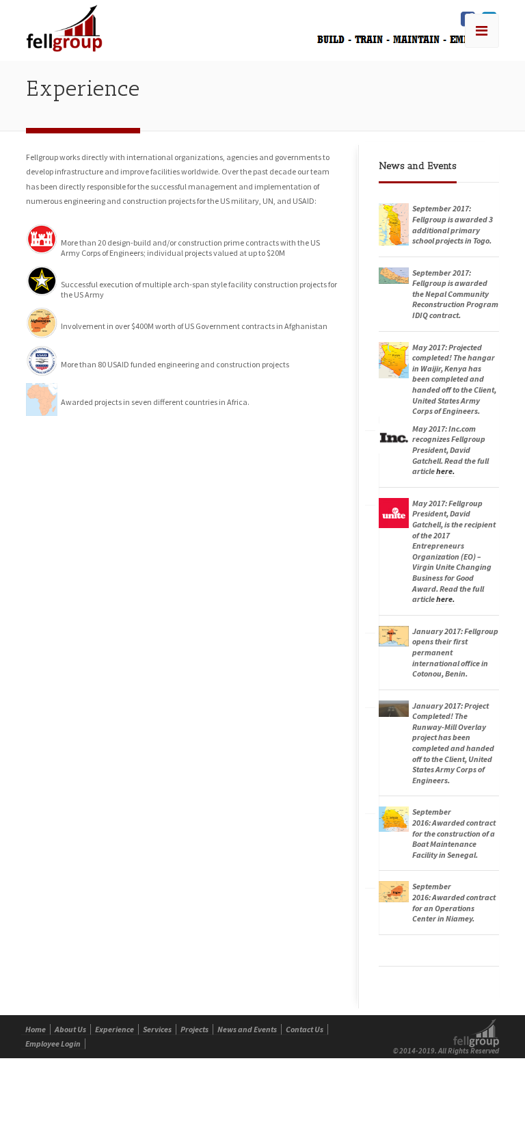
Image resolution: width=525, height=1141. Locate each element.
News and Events (247, 1029)
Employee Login (53, 1043)
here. (445, 471)
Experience (114, 1029)
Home (35, 1029)
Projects (194, 1029)
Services (157, 1029)
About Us (70, 1029)
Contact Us (304, 1029)
